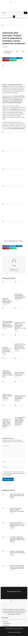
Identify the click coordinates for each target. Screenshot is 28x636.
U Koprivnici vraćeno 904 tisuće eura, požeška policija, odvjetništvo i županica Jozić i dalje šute (20, 326)
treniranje (20, 241)
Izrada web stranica (11, 632)
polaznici (6, 241)
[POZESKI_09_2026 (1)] (14, 27)
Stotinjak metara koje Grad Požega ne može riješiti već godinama (20, 398)
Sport (23, 51)
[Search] (25, 13)
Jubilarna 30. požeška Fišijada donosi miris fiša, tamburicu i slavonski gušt (7, 373)
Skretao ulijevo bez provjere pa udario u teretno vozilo (20, 374)
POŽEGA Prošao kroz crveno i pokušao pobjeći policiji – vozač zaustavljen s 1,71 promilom (7, 423)
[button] (14, 16)
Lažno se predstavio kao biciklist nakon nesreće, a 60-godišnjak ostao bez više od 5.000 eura (7, 324)
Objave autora (14, 269)
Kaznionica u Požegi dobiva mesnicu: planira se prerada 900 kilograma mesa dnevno (20, 346)
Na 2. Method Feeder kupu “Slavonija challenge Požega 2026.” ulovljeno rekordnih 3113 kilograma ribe (20, 421)
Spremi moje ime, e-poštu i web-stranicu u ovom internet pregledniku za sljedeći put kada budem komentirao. (13, 473)
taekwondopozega (13, 241)
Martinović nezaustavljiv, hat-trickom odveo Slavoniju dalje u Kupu (7, 350)
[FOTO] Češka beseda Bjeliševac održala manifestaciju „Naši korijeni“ (20, 296)
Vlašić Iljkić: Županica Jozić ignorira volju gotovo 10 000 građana (7, 300)
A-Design (18, 632)
